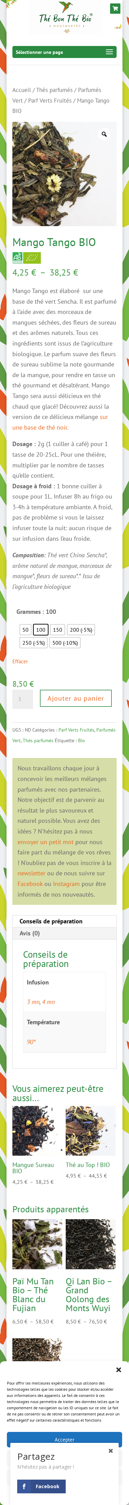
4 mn (48, 1002)
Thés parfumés (54, 90)
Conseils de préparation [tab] (51, 921)
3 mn (33, 1002)
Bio (81, 740)
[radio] (25, 630)
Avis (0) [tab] (30, 933)
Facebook (30, 884)
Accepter (64, 1439)
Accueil (21, 90)
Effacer (20, 661)
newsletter (31, 873)
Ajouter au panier (75, 698)
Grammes (29, 612)
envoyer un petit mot (46, 842)
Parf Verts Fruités (50, 100)
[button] (118, 1369)
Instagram (66, 884)
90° (31, 1042)
